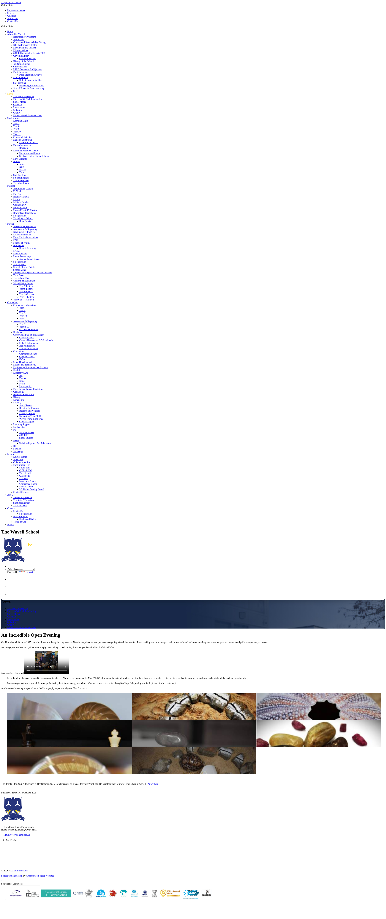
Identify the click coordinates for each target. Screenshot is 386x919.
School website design (11, 875)
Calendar (11, 15)
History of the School (23, 61)
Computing (18, 351)
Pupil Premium (20, 72)
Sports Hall (24, 467)
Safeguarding (19, 83)
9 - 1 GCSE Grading (29, 329)
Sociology (18, 451)
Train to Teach (20, 505)
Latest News (19, 107)
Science (17, 448)
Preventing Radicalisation (31, 85)
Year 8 (16, 126)
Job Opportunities (21, 64)
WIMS (10, 524)
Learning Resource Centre (25, 150)
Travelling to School (23, 218)
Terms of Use (19, 522)
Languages (18, 400)
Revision (23, 148)
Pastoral (11, 186)
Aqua (22, 164)
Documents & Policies (24, 232)
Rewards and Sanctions (24, 213)
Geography (18, 391)
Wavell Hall (25, 473)
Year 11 (17, 134)
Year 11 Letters (26, 297)
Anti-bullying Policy (23, 188)
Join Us (10, 494)
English (17, 370)
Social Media (19, 102)
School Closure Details (24, 267)
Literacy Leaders (27, 413)
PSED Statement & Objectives (27, 69)
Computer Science (28, 354)
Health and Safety (27, 519)
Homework (18, 245)
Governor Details (27, 58)
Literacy (17, 402)
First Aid (17, 194)
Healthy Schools (21, 196)
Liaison (16, 199)
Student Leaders (21, 177)
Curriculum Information (24, 305)
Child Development (22, 362)
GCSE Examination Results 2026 (29, 53)
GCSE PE (24, 435)
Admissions (12, 18)
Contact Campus (21, 492)
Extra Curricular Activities (25, 237)
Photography (25, 386)
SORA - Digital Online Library (34, 156)
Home (10, 31)
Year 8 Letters (26, 289)
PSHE (16, 440)
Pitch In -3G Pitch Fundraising (27, 99)
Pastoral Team (20, 207)
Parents (10, 223)
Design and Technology (24, 364)
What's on (18, 459)
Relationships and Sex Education (35, 443)
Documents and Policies (24, 47)
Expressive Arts (20, 373)
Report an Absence (16, 10)
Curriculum (12, 302)
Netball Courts (26, 486)
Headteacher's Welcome (24, 37)
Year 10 (17, 131)
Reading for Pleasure (29, 408)
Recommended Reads (29, 153)
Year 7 (16, 123)
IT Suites (23, 478)
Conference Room (28, 484)
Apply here (152, 784)
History (16, 397)
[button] (14, 26)
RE (14, 446)
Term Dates (18, 275)
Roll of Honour (20, 77)
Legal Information (19, 870)
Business (17, 332)
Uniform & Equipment (24, 280)
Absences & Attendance (24, 226)
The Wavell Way (21, 183)
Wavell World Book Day (31, 419)
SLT (15, 91)
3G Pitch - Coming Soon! (31, 489)
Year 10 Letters (26, 294)
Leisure (10, 454)
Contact (11, 508)
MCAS (16, 251)
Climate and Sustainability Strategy (30, 42)
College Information (28, 343)
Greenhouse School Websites (40, 875)
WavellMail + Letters (23, 283)
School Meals (19, 270)
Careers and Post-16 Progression (28, 335)
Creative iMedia (27, 356)
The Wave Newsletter (23, 96)
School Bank (19, 264)
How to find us (20, 516)
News (10, 93)
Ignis (21, 167)
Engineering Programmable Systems (30, 367)
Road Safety (25, 221)
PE (14, 429)
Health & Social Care (23, 394)
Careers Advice (26, 337)
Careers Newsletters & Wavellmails (36, 340)
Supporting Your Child (30, 416)
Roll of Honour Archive (30, 80)
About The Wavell (16, 34)
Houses (16, 161)
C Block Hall (25, 470)
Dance (22, 381)
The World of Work (28, 348)
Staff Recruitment (21, 503)
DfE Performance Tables (25, 45)
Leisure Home (20, 457)
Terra (21, 172)
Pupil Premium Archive (30, 74)
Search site (6, 883)
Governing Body (21, 55)
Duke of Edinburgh (22, 139)
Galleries (17, 110)
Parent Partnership (22, 256)
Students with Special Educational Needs (32, 272)
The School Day (21, 180)
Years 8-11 (24, 326)
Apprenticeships (27, 345)
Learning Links (20, 121)
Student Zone (13, 118)
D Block (17, 191)
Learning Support (21, 424)
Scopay (10, 13)
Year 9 (16, 129)
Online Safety (19, 205)
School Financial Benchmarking (28, 88)
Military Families (21, 202)
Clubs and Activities (22, 137)
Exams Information (22, 145)
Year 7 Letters (26, 286)
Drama (22, 378)
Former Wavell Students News (27, 115)
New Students (20, 158)
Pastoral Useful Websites (25, 210)
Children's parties (21, 462)
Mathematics (19, 427)
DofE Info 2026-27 (28, 142)
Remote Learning (27, 248)
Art (20, 375)
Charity (16, 112)
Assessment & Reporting (25, 229)
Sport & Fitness (26, 432)
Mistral (22, 169)
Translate (29, 572)
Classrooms (24, 475)
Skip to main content (11, 2)
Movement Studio (27, 481)
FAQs (16, 240)
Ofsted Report (20, 66)
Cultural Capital (26, 421)
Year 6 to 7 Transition (23, 299)
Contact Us (12, 21)
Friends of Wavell (21, 242)
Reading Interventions (29, 410)
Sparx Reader (25, 405)
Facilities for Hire (21, 465)
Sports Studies (26, 438)
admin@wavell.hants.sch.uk (16, 834)
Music (22, 383)
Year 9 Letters (26, 291)
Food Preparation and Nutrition (28, 389)
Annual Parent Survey (29, 259)
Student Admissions (22, 497)
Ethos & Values (20, 50)
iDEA (22, 359)
